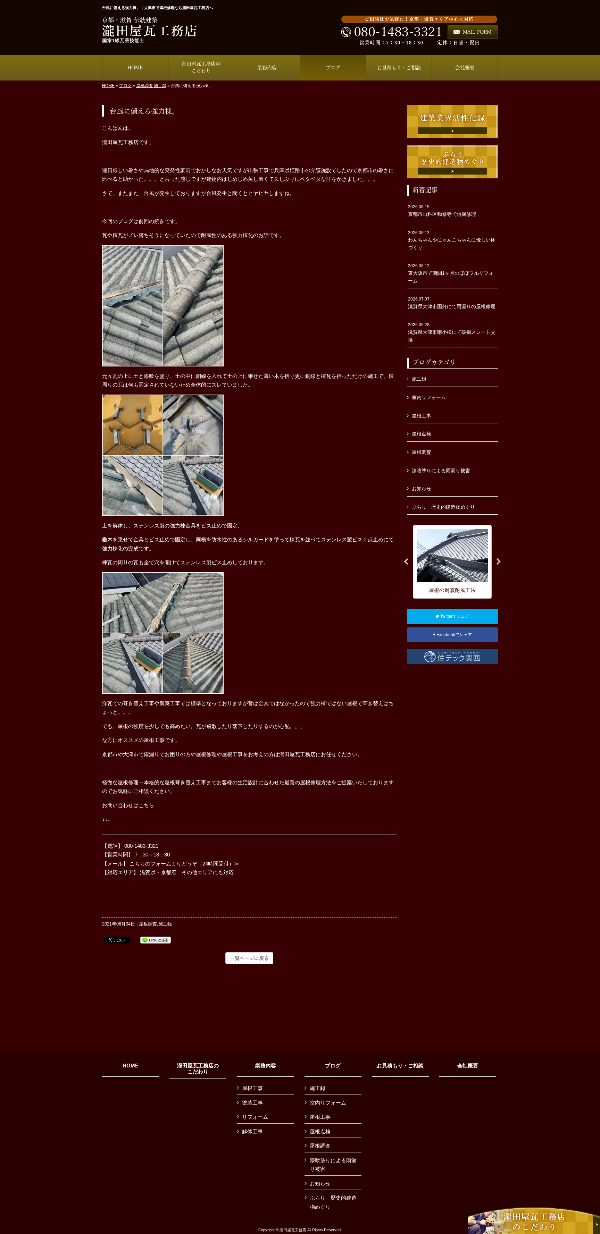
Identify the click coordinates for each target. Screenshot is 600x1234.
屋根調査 (144, 85)
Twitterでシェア (454, 616)
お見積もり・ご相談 (400, 1065)
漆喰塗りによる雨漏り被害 (441, 470)
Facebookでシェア (453, 634)
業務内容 (265, 1065)
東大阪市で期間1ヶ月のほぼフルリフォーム (450, 273)
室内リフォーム (429, 397)
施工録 (160, 85)
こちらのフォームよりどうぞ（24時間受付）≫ (184, 864)
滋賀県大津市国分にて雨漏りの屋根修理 (451, 303)
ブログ (125, 85)
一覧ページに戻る (249, 958)
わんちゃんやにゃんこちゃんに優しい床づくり (451, 240)
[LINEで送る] (155, 940)
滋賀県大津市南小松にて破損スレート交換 (451, 332)
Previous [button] (405, 561)
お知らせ (421, 488)
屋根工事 (421, 416)
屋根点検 (421, 434)
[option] (452, 561)
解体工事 (252, 1131)
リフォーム (255, 1117)
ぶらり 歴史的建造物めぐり (443, 507)
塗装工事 (252, 1103)
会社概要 (467, 1065)
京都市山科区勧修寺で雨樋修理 (442, 210)
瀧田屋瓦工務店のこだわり (198, 1068)
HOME (108, 85)
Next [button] (498, 561)
